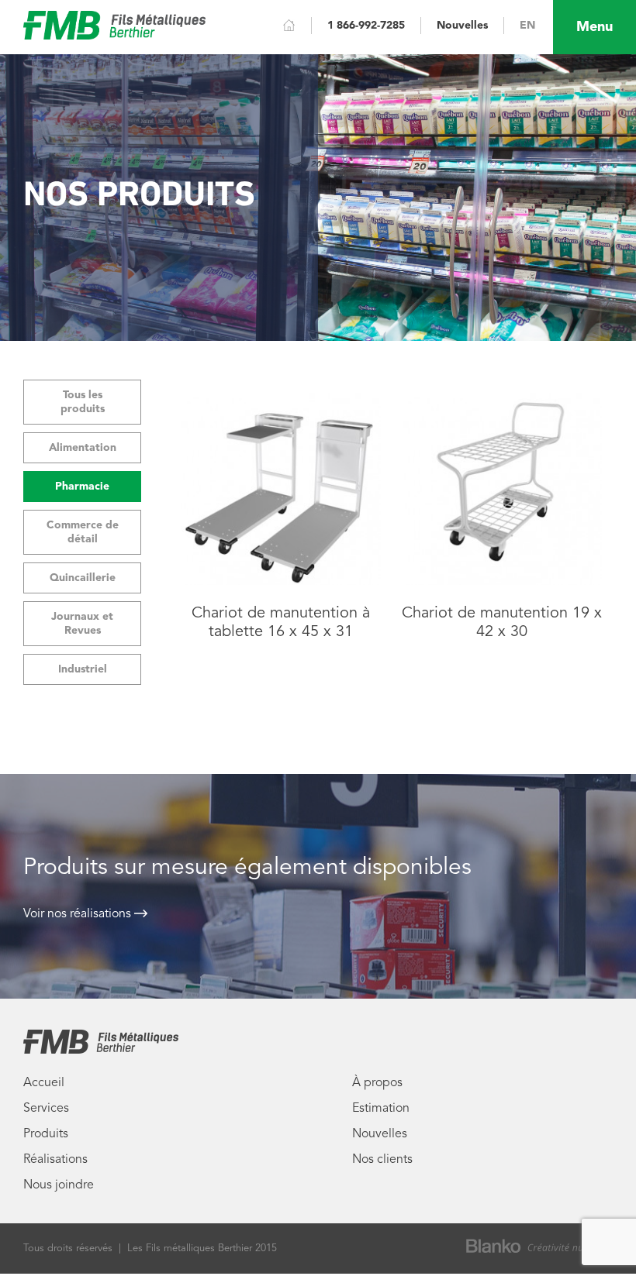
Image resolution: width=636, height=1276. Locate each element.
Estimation (381, 1108)
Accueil (43, 1083)
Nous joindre (58, 1185)
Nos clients (382, 1160)
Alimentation (82, 447)
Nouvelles (462, 25)
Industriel (82, 669)
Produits (45, 1134)
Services (46, 1108)
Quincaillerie (83, 578)
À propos (377, 1083)
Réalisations (55, 1160)
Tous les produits (82, 402)
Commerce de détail (83, 532)
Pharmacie (82, 486)
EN (527, 25)
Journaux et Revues (82, 623)
